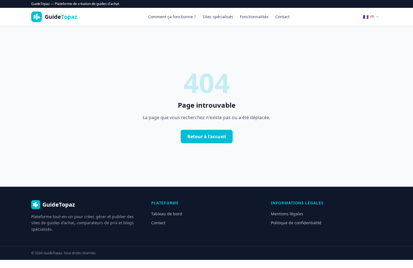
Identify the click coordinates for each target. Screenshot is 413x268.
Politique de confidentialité (296, 222)
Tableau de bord (166, 213)
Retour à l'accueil (206, 136)
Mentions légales (287, 213)
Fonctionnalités (254, 16)
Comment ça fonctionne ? (172, 16)
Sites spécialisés (218, 16)
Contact (282, 16)
